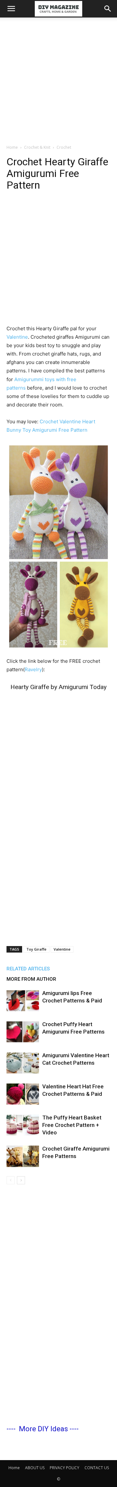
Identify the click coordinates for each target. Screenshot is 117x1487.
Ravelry (33, 669)
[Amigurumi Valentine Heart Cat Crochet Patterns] (22, 1063)
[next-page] (21, 1180)
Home (12, 147)
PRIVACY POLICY (64, 1467)
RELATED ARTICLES (28, 969)
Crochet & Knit (37, 147)
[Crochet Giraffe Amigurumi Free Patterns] (22, 1156)
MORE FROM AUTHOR (31, 979)
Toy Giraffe (36, 949)
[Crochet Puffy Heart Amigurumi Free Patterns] (22, 1032)
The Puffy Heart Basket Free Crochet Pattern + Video (71, 1125)
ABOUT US (35, 1467)
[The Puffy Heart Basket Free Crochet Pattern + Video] (22, 1125)
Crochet (64, 147)
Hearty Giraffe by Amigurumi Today (58, 687)
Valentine (17, 337)
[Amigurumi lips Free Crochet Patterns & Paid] (22, 1000)
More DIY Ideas (43, 1429)
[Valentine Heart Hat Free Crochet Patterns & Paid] (22, 1094)
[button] (11, 9)
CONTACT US (96, 1467)
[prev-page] (10, 1180)
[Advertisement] (58, 79)
